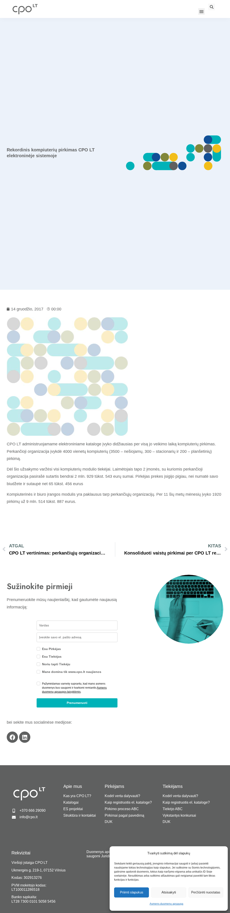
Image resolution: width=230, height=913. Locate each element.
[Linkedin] (24, 737)
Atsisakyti (168, 892)
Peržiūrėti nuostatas (205, 892)
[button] (201, 11)
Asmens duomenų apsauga (166, 903)
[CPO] (24, 9)
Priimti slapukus (131, 892)
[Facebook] (12, 737)
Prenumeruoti (77, 703)
